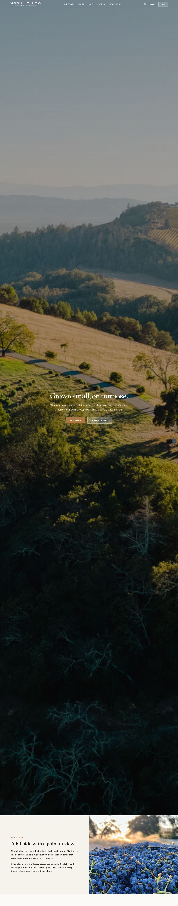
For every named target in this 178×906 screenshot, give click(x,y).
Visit (91, 4)
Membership (115, 4)
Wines (81, 4)
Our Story (68, 4)
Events (101, 4)
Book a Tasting (100, 420)
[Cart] (145, 4)
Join (163, 4)
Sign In (153, 4)
